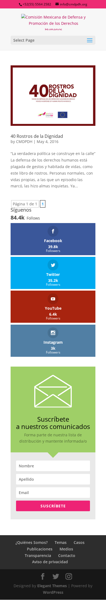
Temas (61, 542)
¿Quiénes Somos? (31, 542)
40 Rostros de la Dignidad (37, 136)
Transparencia (38, 555)
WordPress (53, 592)
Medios (66, 549)
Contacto (66, 555)
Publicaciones (39, 549)
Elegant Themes (52, 585)
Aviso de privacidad (50, 561)
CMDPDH (24, 141)
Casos (79, 542)
